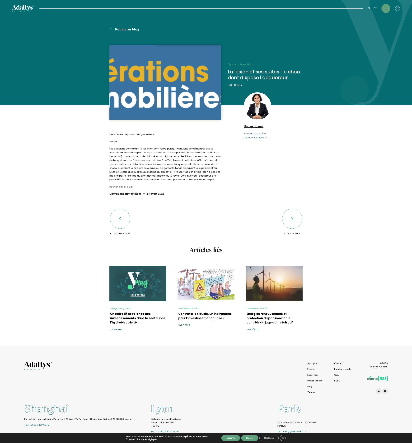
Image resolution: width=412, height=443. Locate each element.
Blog (309, 386)
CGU (336, 374)
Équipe (311, 369)
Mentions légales (343, 369)
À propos (312, 363)
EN (375, 8)
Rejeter (249, 437)
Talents (311, 392)
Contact (338, 363)
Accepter (230, 437)
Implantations (314, 380)
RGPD (337, 380)
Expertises (312, 374)
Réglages (269, 437)
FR (369, 8)
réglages (152, 439)
